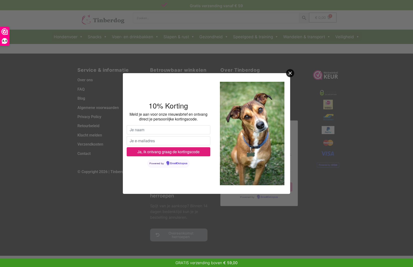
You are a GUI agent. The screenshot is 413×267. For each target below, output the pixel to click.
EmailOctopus (178, 163)
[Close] (290, 73)
